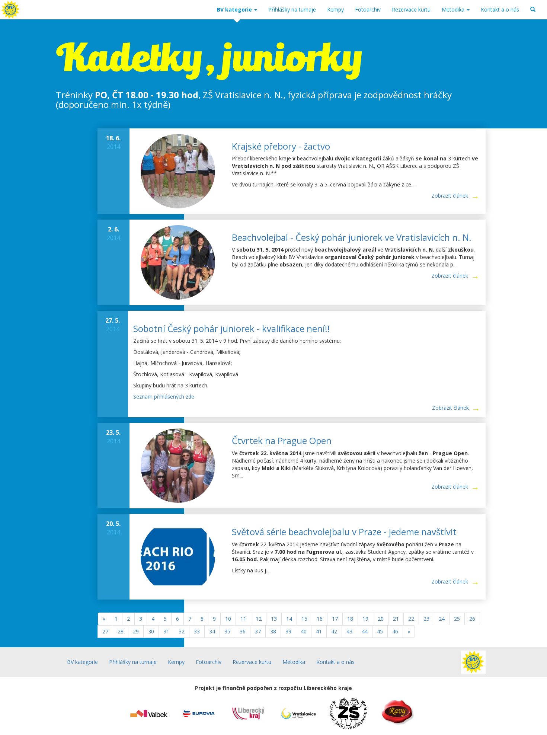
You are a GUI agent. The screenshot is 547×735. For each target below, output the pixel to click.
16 (320, 618)
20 (381, 618)
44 (365, 631)
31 (166, 631)
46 (395, 631)
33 (197, 631)
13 (274, 618)
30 (151, 631)
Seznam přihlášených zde (163, 396)
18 (350, 618)
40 (304, 631)
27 (105, 631)
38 (273, 631)
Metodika (454, 9)
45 (380, 631)
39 (288, 631)
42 (334, 631)
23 (426, 618)
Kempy (335, 9)
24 (442, 618)
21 (396, 618)
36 (243, 631)
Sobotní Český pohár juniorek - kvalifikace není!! (231, 328)
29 (136, 631)
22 (411, 618)
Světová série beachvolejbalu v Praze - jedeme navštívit (344, 531)
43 (349, 631)
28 (121, 631)
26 (472, 618)
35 (227, 631)
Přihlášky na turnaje (292, 9)
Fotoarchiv (368, 9)
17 (335, 618)
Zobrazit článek (449, 195)
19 (365, 618)
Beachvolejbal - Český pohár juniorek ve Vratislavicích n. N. (351, 237)
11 (243, 618)
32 (182, 631)
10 (228, 618)
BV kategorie (235, 9)
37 (258, 631)
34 (212, 631)
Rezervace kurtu (411, 9)
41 (319, 631)
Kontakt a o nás (500, 9)
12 (259, 618)
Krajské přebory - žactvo (281, 146)
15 (304, 618)
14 (289, 618)
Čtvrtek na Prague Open (282, 440)
